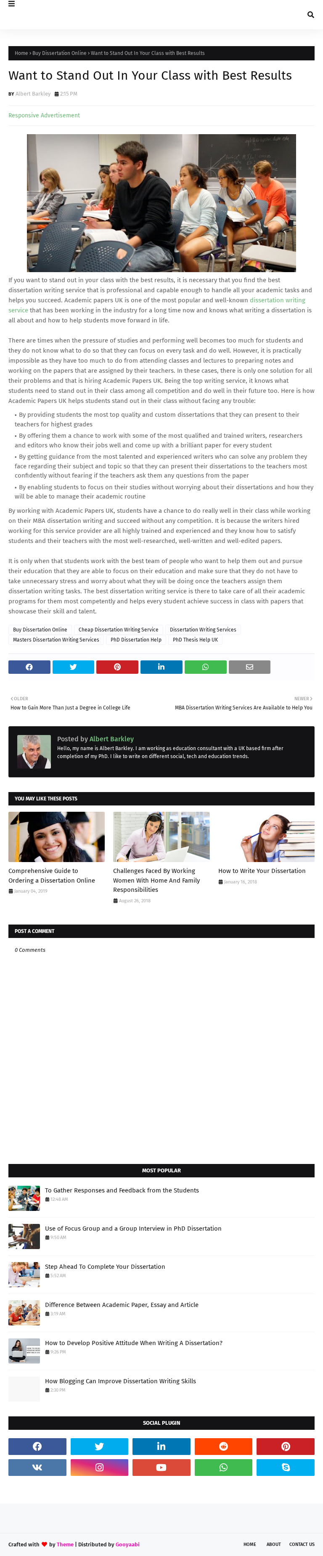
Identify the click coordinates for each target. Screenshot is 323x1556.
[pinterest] (286, 1446)
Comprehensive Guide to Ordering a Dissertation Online (51, 875)
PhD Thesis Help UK (195, 640)
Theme (65, 1544)
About (274, 1544)
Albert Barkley (33, 94)
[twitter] (100, 1446)
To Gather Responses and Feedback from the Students (122, 1190)
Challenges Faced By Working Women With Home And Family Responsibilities (156, 880)
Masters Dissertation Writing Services (56, 640)
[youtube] (161, 1467)
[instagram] (100, 1467)
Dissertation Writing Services (203, 630)
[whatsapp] (224, 1467)
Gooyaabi (128, 1544)
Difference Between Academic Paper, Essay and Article (122, 1305)
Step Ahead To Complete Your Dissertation (105, 1266)
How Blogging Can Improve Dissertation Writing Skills (120, 1381)
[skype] (286, 1467)
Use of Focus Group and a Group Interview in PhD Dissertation (133, 1228)
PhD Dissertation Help (136, 640)
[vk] (37, 1467)
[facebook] (37, 1446)
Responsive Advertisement (44, 115)
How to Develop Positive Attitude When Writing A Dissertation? (133, 1343)
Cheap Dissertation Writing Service (119, 630)
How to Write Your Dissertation (262, 871)
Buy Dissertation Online (59, 53)
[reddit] (224, 1446)
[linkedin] (161, 1446)
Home (21, 53)
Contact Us (302, 1544)
